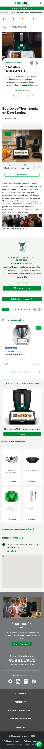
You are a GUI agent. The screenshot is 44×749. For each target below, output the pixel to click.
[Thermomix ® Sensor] (32, 496)
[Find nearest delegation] (4, 3)
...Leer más (33, 85)
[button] (40, 3)
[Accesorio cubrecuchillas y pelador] (11, 458)
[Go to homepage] (22, 3)
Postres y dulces (11, 348)
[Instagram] (25, 681)
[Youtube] (18, 681)
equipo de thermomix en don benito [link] (29, 12)
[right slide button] (39, 372)
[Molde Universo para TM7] (11, 496)
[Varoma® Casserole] (32, 458)
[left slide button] (4, 372)
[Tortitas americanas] (22, 336)
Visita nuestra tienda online (21, 8)
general (12, 12)
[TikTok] (33, 681)
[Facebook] (10, 681)
